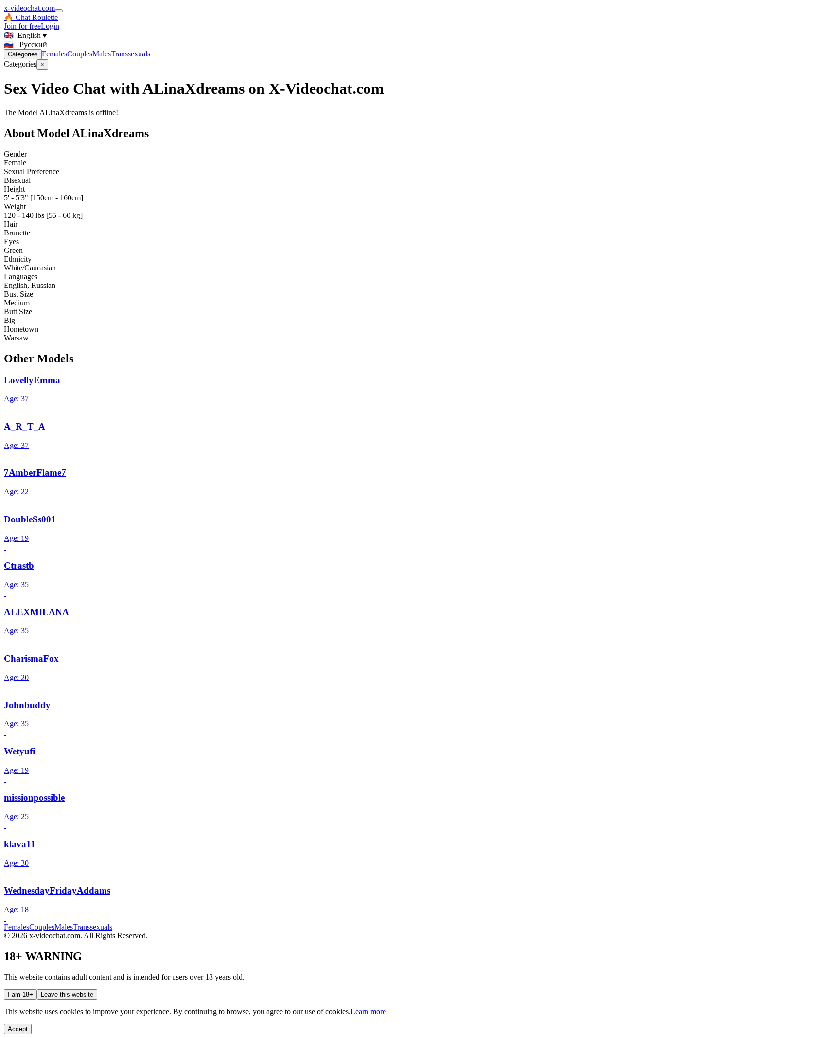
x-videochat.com (29, 8)
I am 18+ (20, 994)
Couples (79, 54)
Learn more (368, 1011)
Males (101, 54)
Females (54, 54)
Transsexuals (130, 54)
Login (50, 26)
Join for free (22, 26)
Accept (18, 1029)
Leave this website (67, 994)
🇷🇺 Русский (25, 44)
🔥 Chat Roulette (31, 17)
